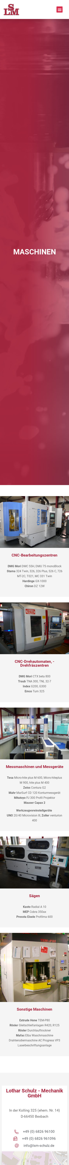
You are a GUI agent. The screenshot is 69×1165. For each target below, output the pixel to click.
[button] (59, 9)
